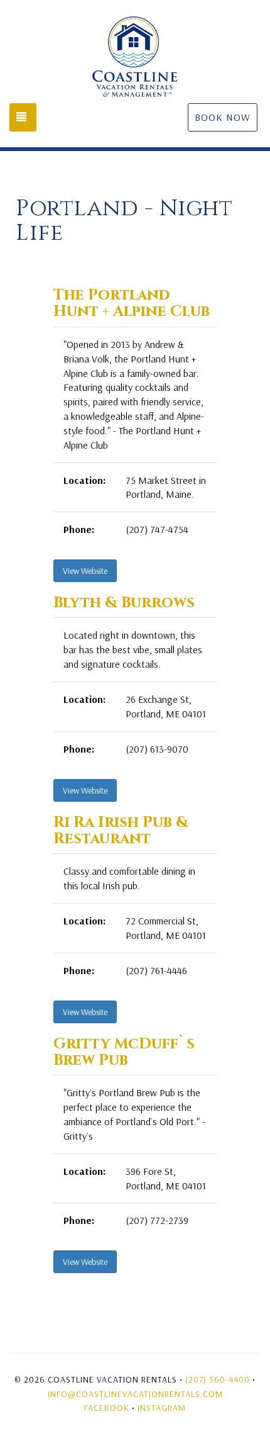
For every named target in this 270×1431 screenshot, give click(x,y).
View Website (85, 570)
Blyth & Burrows (124, 603)
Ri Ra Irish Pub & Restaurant (120, 830)
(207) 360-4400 (217, 1379)
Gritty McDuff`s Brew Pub (124, 1052)
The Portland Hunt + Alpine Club (131, 303)
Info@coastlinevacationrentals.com (135, 1394)
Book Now (223, 117)
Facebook (106, 1407)
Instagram (162, 1407)
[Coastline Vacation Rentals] (135, 57)
